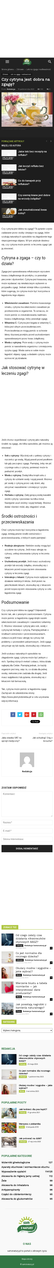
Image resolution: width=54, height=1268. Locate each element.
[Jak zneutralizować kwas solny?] (9, 213)
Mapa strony (27, 1259)
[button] (50, 62)
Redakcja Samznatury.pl (35, 945)
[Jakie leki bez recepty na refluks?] (9, 155)
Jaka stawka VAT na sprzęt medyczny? (11, 739)
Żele (4, 1180)
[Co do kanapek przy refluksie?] (9, 184)
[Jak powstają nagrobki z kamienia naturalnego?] (8, 1009)
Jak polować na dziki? (30, 1138)
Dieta (22, 1127)
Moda (19, 975)
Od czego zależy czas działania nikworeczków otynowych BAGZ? (30, 938)
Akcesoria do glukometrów (17, 1198)
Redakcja (11, 89)
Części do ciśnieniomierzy (16, 1194)
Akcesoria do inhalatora (15, 1185)
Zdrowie (5, 74)
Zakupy (19, 945)
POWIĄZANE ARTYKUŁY (13, 141)
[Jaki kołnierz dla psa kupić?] (9, 1113)
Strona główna (8, 69)
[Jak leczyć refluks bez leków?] (9, 169)
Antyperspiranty (11, 1189)
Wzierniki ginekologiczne (16, 1162)
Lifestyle (20, 960)
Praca (19, 1011)
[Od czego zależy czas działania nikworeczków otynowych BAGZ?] (8, 940)
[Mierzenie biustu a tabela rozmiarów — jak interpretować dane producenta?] (8, 987)
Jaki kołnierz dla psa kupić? (33, 1109)
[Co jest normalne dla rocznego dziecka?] (8, 957)
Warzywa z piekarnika (29, 1124)
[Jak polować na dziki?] (9, 1142)
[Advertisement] (27, 29)
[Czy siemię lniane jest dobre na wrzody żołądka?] (9, 198)
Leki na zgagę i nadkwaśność (21, 74)
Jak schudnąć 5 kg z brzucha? (42, 739)
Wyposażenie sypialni (14, 1171)
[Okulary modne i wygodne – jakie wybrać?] (8, 972)
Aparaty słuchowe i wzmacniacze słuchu (26, 1167)
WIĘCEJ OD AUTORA (11, 145)
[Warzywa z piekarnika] (9, 1127)
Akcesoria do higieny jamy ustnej (20, 1176)
